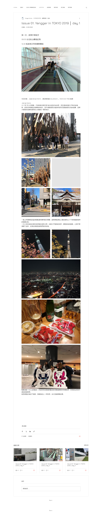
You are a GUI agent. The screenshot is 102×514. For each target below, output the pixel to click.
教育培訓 (56, 7)
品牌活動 (49, 7)
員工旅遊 (63, 7)
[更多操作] (79, 18)
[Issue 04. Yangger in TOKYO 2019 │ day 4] (25, 454)
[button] (86, 7)
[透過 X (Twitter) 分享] (26, 431)
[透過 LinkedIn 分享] (30, 431)
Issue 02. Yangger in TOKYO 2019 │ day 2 (76, 464)
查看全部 (86, 445)
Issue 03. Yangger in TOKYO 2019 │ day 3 (50, 464)
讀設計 (21, 7)
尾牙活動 (70, 7)
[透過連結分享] (34, 431)
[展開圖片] (36, 172)
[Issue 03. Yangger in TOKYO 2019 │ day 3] (51, 454)
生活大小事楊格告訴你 (31, 7)
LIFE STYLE (41, 7)
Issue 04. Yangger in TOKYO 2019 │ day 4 (24, 464)
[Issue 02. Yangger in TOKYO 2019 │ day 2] (76, 454)
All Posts (15, 7)
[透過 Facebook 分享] (22, 431)
